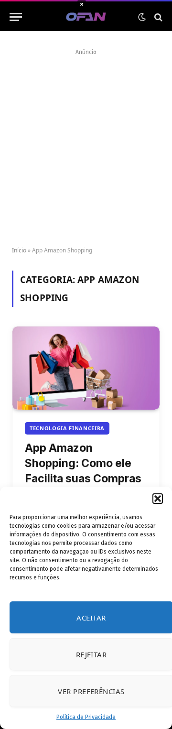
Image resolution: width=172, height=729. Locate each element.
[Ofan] (86, 17)
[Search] (157, 17)
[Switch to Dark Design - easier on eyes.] (142, 17)
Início (19, 250)
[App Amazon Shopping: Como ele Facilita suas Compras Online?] (86, 367)
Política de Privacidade (86, 717)
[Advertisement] (86, 144)
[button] (157, 498)
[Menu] (16, 17)
